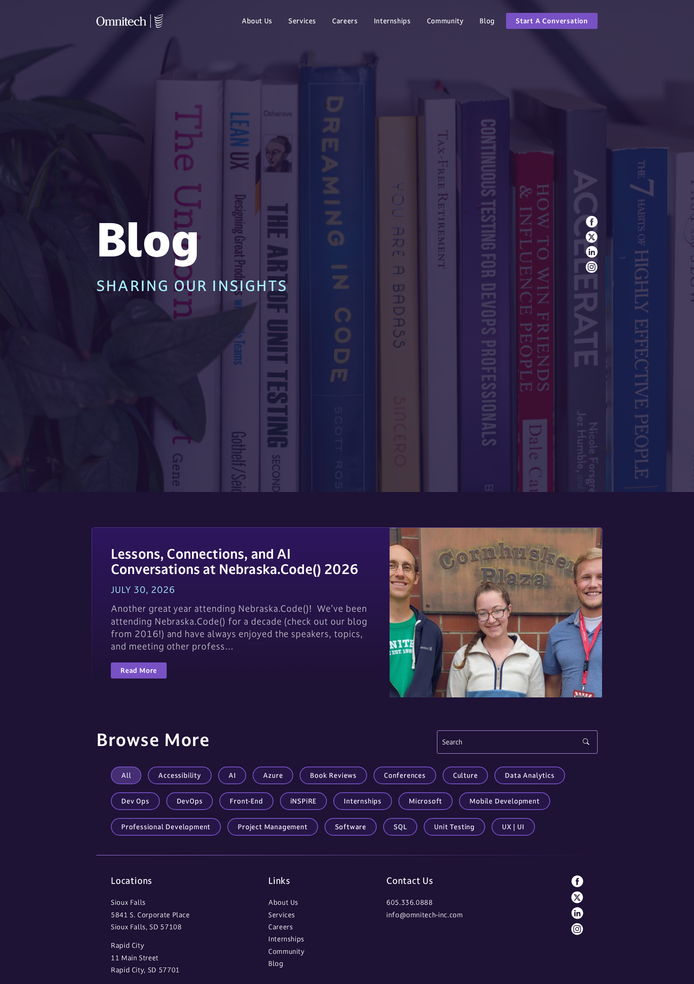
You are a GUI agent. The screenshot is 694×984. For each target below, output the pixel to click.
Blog (487, 20)
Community (445, 20)
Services (302, 20)
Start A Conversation (552, 20)
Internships (392, 20)
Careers (344, 20)
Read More (138, 670)
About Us (257, 20)
